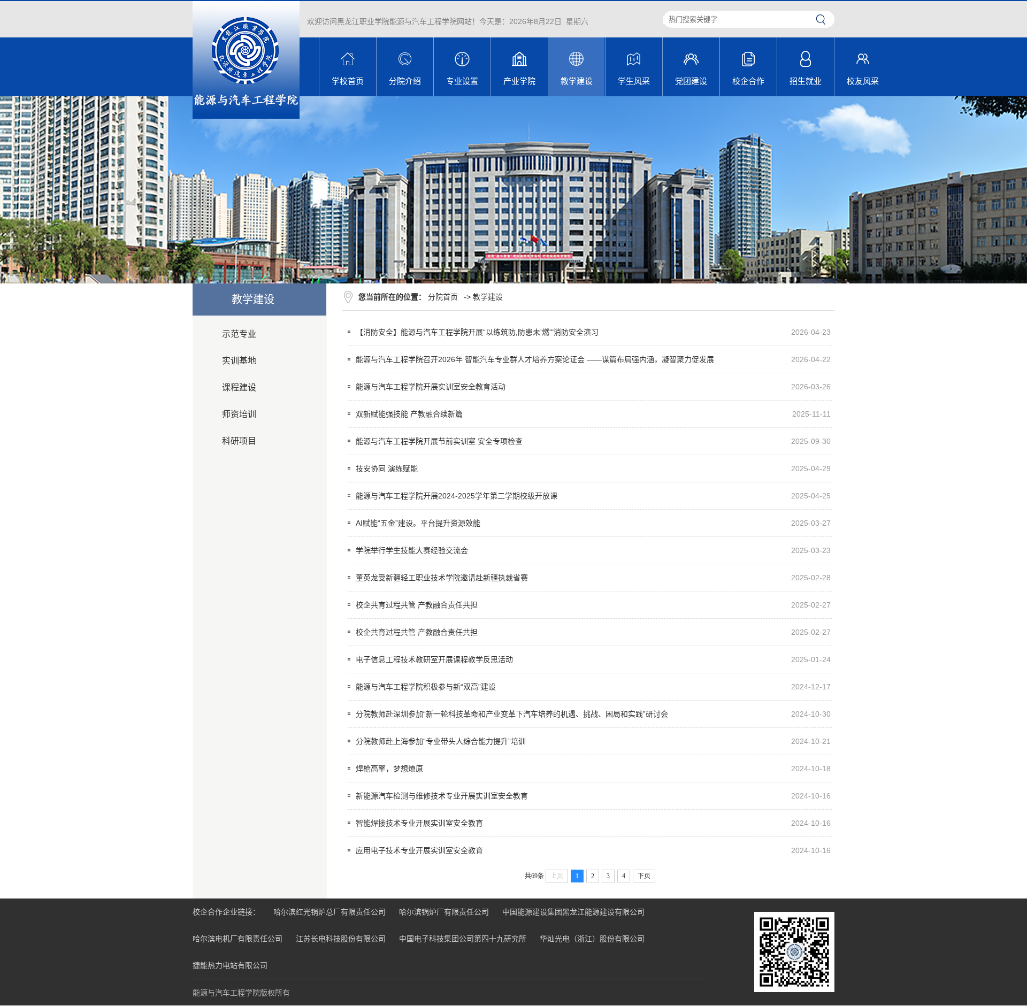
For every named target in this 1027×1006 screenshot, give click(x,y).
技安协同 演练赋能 (387, 468)
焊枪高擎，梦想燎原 (389, 768)
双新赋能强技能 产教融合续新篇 (409, 414)
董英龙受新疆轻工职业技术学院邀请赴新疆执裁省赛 (442, 577)
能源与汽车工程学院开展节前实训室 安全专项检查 (439, 441)
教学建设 (488, 297)
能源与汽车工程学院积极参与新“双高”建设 (426, 686)
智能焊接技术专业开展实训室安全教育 (419, 823)
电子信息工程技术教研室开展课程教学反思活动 (434, 659)
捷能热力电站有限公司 (230, 965)
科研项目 (239, 441)
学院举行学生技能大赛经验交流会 (412, 550)
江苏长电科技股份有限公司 (341, 938)
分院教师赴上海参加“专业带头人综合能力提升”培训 (441, 741)
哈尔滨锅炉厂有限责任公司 (444, 912)
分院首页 (443, 297)
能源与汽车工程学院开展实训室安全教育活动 (430, 386)
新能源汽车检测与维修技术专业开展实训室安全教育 (442, 796)
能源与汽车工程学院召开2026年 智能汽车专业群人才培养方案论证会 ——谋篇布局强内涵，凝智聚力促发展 (535, 359)
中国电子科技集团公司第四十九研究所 (462, 938)
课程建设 (239, 387)
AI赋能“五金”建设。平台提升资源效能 (418, 523)
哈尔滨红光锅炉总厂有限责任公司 (329, 912)
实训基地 (239, 360)
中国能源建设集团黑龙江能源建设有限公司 (573, 912)
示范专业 (239, 334)
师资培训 (239, 414)
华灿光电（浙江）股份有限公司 (592, 938)
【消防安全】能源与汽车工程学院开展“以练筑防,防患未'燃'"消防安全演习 (477, 332)
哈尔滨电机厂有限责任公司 (237, 938)
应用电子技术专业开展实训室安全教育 (419, 850)
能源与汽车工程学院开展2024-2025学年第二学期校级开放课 (456, 496)
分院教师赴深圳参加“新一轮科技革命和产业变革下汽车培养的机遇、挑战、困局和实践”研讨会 (512, 714)
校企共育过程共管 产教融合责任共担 (417, 605)
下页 (644, 876)
